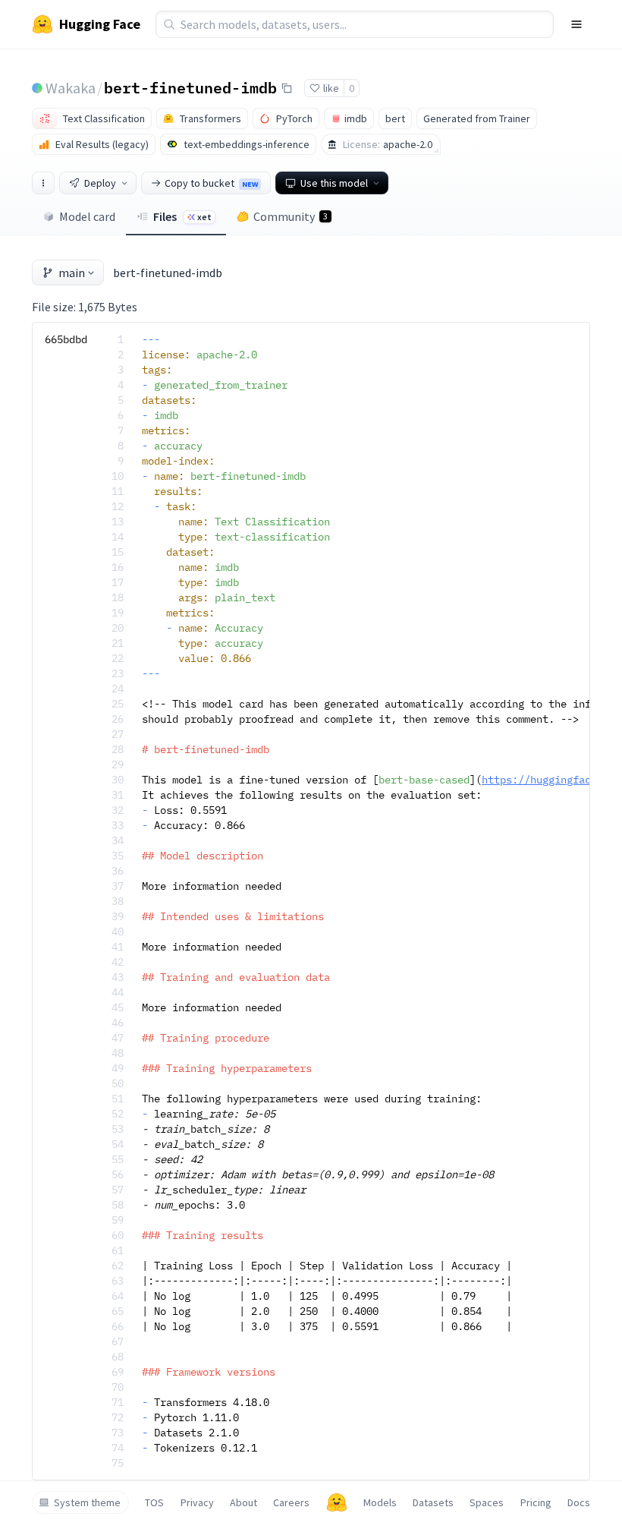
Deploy (100, 183)
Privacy (197, 1502)
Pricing (535, 1502)
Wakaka (71, 87)
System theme (87, 1502)
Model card (87, 216)
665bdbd (66, 339)
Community (290, 216)
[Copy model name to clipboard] (286, 88)
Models (380, 1502)
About (243, 1502)
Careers (291, 1502)
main (71, 272)
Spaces (487, 1502)
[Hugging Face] (336, 1502)
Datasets (433, 1502)
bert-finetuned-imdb (190, 87)
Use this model (334, 183)
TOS (154, 1502)
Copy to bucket (211, 183)
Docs (578, 1502)
